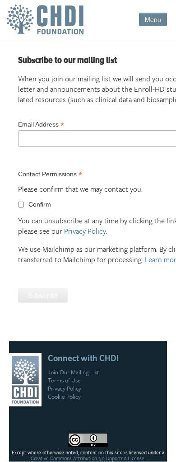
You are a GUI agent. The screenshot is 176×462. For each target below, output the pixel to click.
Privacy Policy (85, 231)
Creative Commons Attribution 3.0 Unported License (87, 458)
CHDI (47, 23)
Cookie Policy (64, 396)
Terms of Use (64, 380)
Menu (153, 19)
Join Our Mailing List (73, 372)
